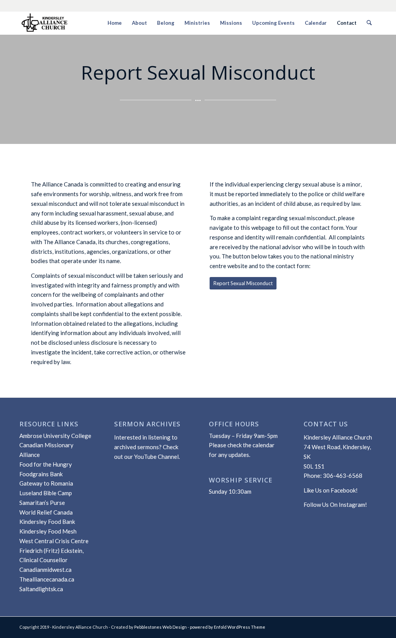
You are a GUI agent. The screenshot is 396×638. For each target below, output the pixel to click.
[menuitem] (114, 22)
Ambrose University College (55, 435)
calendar (264, 444)
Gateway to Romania (46, 483)
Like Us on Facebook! (331, 490)
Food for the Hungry (45, 464)
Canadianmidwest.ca (45, 569)
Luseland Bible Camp (45, 492)
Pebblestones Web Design (160, 626)
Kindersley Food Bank (47, 521)
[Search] (369, 22)
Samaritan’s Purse (42, 502)
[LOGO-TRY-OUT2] (44, 22)
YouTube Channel (156, 456)
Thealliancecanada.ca (46, 579)
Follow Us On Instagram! (335, 504)
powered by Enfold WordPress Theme (227, 626)
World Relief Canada (46, 512)
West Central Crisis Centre (54, 540)
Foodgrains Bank (41, 473)
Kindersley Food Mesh (48, 531)
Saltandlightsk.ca (41, 588)
